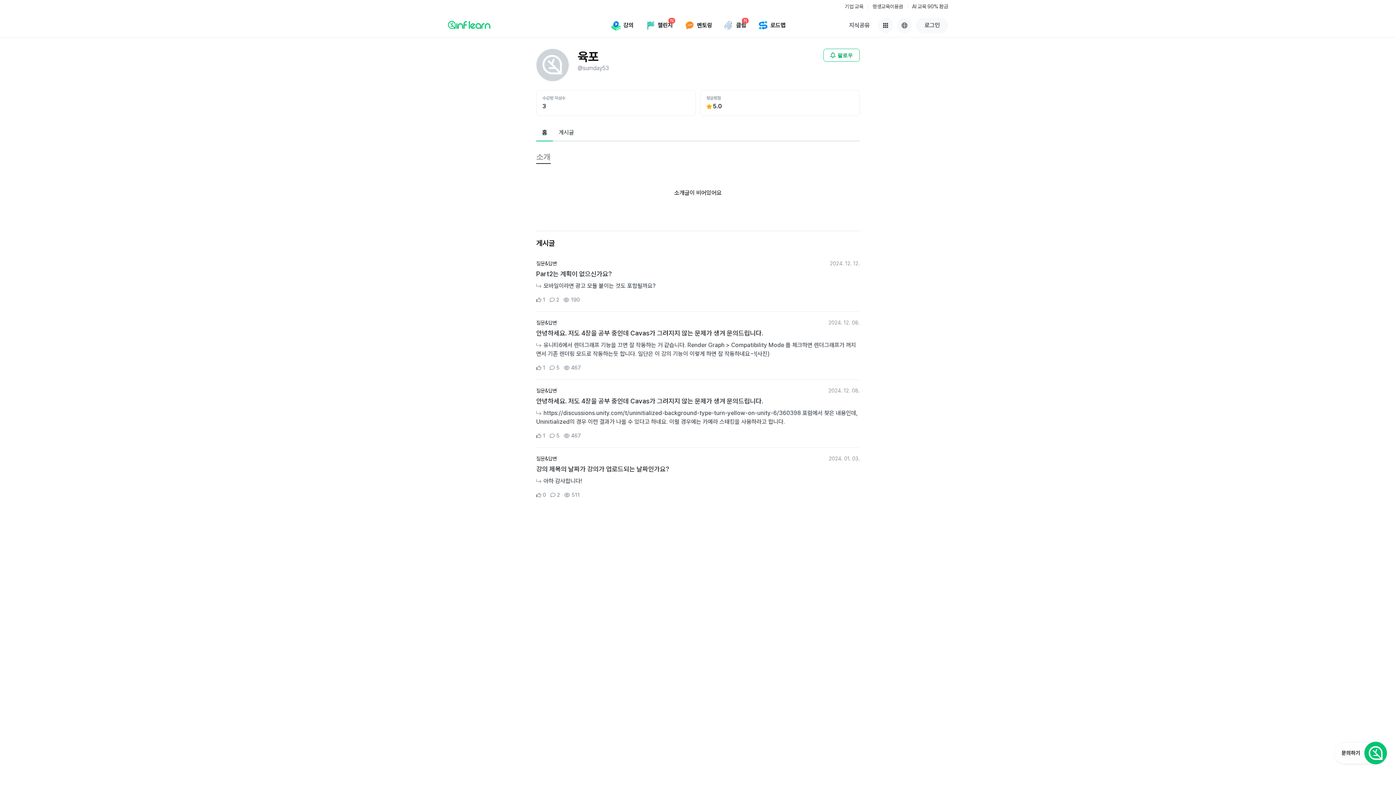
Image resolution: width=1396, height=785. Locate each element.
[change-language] (904, 25)
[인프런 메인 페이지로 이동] (469, 24)
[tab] (544, 133)
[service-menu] (885, 25)
